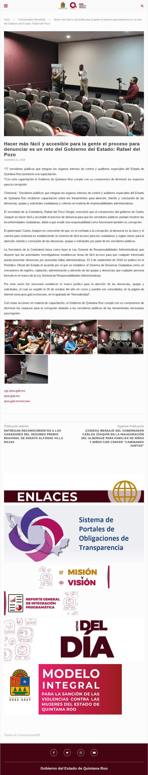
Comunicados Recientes (31, 19)
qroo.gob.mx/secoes (17, 401)
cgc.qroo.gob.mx (14, 390)
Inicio (7, 19)
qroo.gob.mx (12, 396)
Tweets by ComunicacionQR (22, 735)
